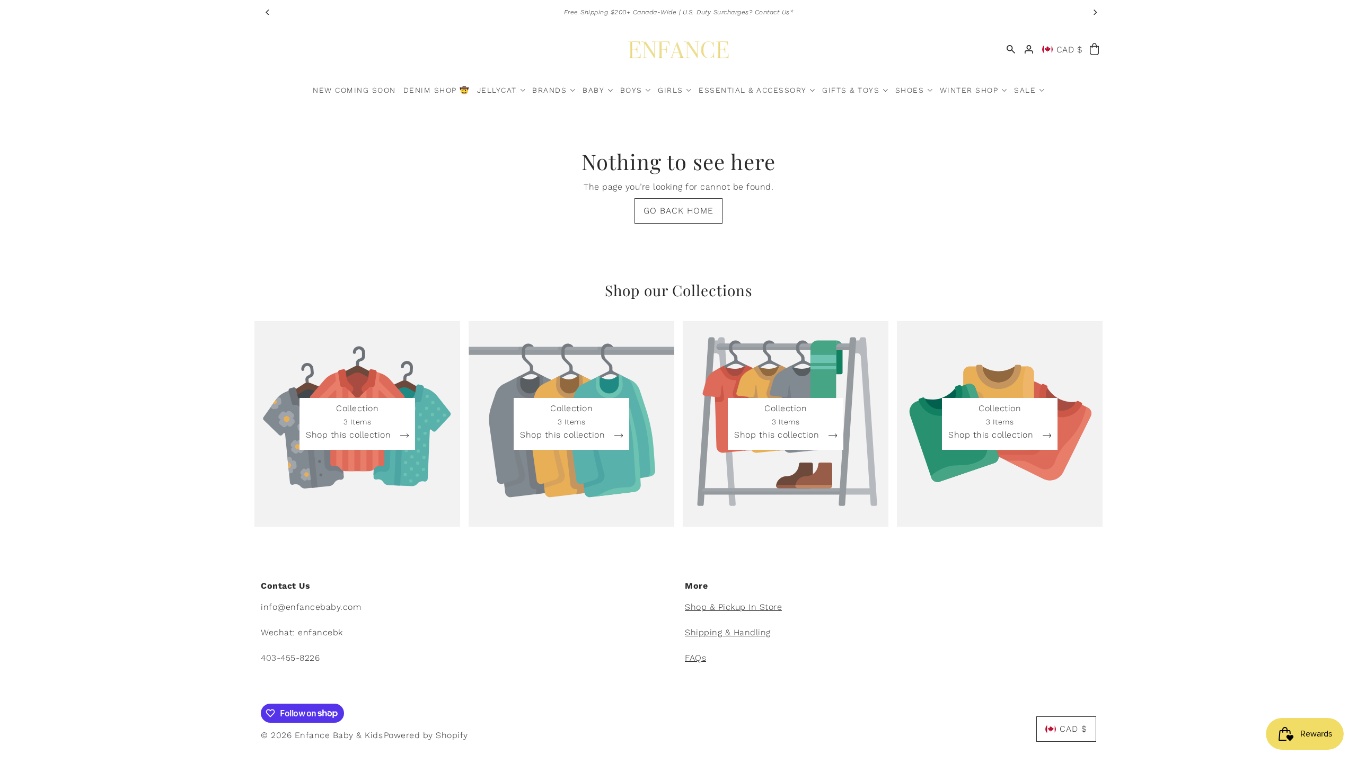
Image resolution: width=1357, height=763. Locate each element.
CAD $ (1069, 50)
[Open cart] (1094, 49)
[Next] (1095, 12)
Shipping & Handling (728, 632)
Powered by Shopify (426, 735)
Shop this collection (350, 435)
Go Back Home (678, 211)
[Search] (1011, 49)
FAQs (695, 658)
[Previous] (268, 12)
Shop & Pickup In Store (733, 607)
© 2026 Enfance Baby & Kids (322, 735)
